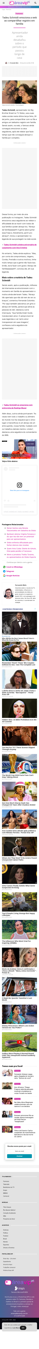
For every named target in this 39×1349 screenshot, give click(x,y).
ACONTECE (5, 1225)
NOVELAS (5, 1202)
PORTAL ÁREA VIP (7, 1254)
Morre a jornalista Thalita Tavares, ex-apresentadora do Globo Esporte (21, 556)
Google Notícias (13, 575)
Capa (3, 9)
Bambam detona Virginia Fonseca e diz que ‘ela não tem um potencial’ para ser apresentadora (21, 536)
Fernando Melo (14, 63)
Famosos (8, 9)
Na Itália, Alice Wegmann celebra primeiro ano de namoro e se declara (23, 1104)
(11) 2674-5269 (19, 1316)
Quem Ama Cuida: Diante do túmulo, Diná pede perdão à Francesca (21, 550)
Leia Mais (15, 1328)
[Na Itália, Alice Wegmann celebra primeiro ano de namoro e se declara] (7, 1101)
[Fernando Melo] (6, 63)
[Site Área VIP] (19, 3)
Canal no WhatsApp (14, 567)
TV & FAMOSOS (6, 1176)
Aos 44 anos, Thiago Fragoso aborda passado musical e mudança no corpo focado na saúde (23, 1090)
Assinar (19, 1156)
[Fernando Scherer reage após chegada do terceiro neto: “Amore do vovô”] (7, 1072)
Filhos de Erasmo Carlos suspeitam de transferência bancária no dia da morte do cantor (24, 1134)
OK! (23, 1328)
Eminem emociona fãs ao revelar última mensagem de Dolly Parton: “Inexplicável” (24, 1118)
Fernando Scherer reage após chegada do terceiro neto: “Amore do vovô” (24, 1076)
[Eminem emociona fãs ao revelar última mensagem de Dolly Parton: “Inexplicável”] (7, 1114)
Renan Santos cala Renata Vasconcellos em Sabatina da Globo (21, 529)
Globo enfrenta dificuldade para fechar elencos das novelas (19, 544)
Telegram (10, 571)
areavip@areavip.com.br (19, 1313)
